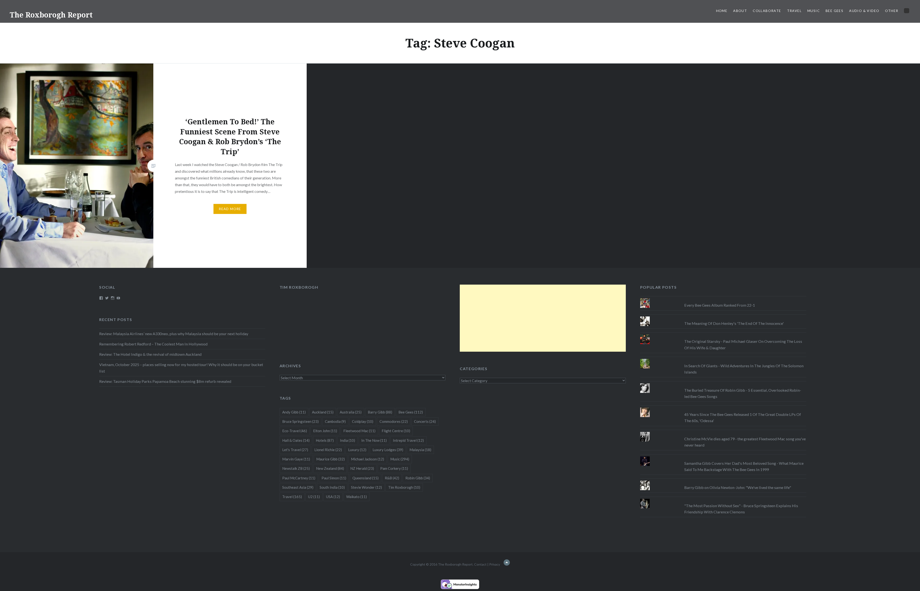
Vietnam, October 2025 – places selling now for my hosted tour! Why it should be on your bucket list (181, 367)
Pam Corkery (394, 468)
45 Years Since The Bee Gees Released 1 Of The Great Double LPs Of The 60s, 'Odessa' (742, 417)
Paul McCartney (298, 478)
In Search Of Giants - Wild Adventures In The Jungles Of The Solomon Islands (744, 368)
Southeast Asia (297, 487)
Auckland (323, 412)
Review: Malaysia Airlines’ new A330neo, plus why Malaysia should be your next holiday (173, 333)
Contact (480, 564)
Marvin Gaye (296, 459)
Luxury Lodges (388, 450)
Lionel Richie (328, 450)
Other (891, 11)
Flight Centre (396, 431)
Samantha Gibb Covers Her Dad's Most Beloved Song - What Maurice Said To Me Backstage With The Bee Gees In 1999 (744, 466)
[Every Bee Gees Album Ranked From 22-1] (723, 298)
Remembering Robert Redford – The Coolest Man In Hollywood (153, 344)
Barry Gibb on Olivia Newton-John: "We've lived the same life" (737, 487)
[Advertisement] (543, 318)
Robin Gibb (417, 478)
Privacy (494, 564)
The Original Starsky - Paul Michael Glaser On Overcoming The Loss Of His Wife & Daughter (743, 344)
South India (332, 487)
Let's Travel (295, 450)
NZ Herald (362, 468)
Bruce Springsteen (300, 421)
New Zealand (330, 468)
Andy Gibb (294, 412)
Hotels (325, 440)
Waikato (356, 496)
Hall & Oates (296, 440)
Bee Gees (834, 11)
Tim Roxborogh (299, 287)
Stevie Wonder (366, 487)
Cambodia (335, 421)
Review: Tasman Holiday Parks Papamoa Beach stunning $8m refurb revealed (165, 381)
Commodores (394, 421)
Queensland (365, 478)
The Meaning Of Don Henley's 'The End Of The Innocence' (734, 323)
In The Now (374, 440)
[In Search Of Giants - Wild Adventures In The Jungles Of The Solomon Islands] (723, 359)
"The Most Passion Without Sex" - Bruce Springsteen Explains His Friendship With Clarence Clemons (741, 508)
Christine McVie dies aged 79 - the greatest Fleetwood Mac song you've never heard (745, 441)
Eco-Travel (294, 431)
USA (333, 496)
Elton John (325, 431)
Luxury (357, 450)
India (347, 440)
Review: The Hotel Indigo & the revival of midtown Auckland (150, 354)
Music (813, 11)
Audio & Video (864, 11)
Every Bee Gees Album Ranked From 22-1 (719, 305)
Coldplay (362, 421)
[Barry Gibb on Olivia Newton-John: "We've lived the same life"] (723, 480)
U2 (314, 496)
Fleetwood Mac (359, 431)
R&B (392, 478)
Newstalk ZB (296, 468)
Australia (351, 412)
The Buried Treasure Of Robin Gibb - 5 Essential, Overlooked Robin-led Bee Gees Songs (742, 393)
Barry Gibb (380, 412)
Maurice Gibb (330, 459)
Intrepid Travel (408, 440)
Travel (794, 11)
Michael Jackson (367, 459)
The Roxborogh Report (51, 15)
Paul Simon (334, 478)
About (740, 11)
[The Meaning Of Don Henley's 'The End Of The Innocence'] (723, 316)
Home (722, 11)
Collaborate (767, 11)
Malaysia (420, 450)
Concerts (425, 421)
